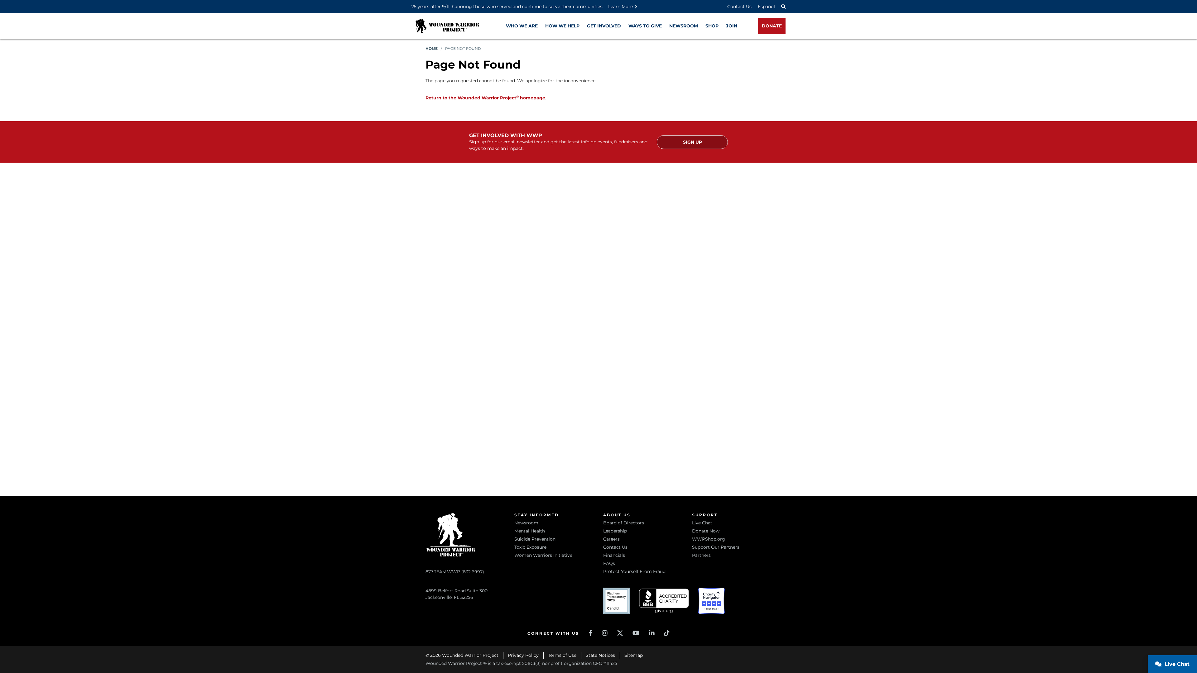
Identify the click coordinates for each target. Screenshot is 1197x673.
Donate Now (705, 531)
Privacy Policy (523, 655)
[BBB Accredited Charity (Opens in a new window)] (664, 601)
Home (431, 48)
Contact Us (739, 6)
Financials (614, 555)
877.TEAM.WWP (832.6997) (454, 572)
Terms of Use (562, 655)
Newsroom (526, 523)
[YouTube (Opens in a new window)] (636, 633)
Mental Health (529, 531)
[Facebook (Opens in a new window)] (591, 633)
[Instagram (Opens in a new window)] (605, 633)
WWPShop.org (708, 539)
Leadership (615, 531)
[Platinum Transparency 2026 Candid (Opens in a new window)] (616, 601)
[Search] (783, 6)
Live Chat (702, 523)
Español (766, 6)
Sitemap (633, 655)
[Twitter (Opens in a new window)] (620, 633)
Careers (611, 539)
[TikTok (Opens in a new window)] (667, 633)
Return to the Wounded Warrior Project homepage (485, 98)
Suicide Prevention (534, 539)
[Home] (445, 26)
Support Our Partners (715, 547)
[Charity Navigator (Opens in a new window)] (711, 601)
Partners (701, 555)
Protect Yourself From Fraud (634, 571)
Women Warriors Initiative (543, 555)
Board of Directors (623, 523)
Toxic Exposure (530, 547)
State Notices (600, 655)
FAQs (609, 563)
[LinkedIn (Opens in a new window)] (652, 633)
